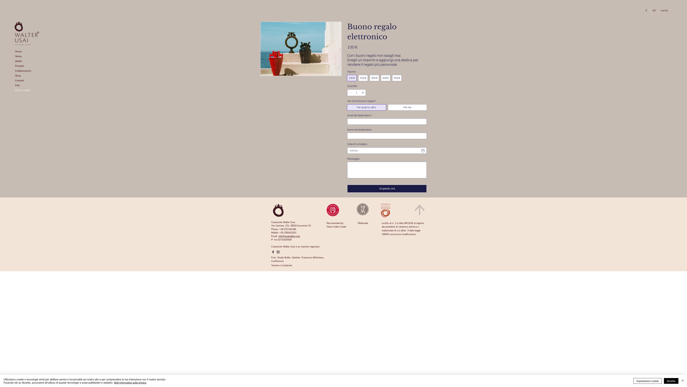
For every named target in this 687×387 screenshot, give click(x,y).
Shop (18, 75)
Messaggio (353, 158)
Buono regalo (22, 90)
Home (18, 51)
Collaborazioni (23, 70)
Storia (18, 56)
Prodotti (19, 65)
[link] (665, 10)
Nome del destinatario (359, 129)
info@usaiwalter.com (289, 236)
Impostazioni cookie (647, 381)
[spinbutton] (356, 93)
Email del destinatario (359, 115)
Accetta (671, 381)
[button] (281, 265)
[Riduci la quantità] (350, 93)
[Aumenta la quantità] (363, 93)
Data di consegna (357, 144)
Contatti (19, 80)
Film (17, 85)
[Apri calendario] (423, 151)
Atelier (18, 61)
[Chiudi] (683, 381)
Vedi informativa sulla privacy (130, 382)
